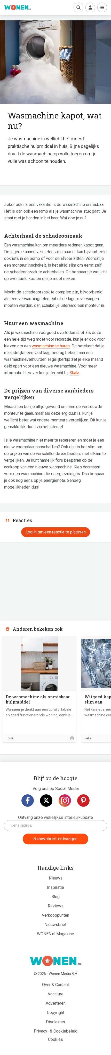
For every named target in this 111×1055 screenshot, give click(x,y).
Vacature (56, 994)
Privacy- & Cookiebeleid (55, 1031)
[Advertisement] (38, 580)
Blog (55, 896)
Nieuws (55, 878)
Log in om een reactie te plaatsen (56, 532)
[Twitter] (46, 800)
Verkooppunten (55, 915)
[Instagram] (65, 800)
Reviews (56, 906)
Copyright (55, 1012)
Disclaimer (55, 1021)
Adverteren (56, 1003)
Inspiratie (55, 887)
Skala (74, 372)
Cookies (55, 1039)
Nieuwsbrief (55, 924)
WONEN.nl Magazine (55, 933)
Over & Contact (55, 984)
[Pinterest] (83, 800)
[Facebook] (27, 800)
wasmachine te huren (51, 345)
